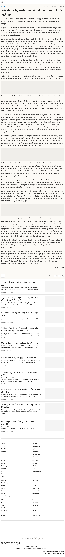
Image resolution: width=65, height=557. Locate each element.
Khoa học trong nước (7, 292)
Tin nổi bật (4, 446)
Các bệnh (3, 488)
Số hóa (3, 500)
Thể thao (35, 480)
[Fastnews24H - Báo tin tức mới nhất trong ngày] (27, 7)
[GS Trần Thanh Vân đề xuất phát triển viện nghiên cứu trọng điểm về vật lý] (54, 332)
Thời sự (3, 443)
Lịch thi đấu (35, 496)
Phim (2, 473)
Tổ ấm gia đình (36, 471)
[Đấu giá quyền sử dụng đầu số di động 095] (54, 362)
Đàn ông (3, 490)
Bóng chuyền (36, 488)
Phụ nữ (3, 493)
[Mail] (62, 276)
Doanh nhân (35, 451)
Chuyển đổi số (5, 510)
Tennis (34, 485)
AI (1, 502)
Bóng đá (34, 483)
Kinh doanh (35, 441)
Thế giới (3, 449)
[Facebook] (35, 538)
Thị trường (35, 502)
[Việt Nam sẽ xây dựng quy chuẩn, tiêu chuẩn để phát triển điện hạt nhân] (54, 301)
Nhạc (2, 471)
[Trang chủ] (2, 2)
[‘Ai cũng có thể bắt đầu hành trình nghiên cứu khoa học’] (54, 408)
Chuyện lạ (35, 466)
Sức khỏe (4, 480)
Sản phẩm (4, 507)
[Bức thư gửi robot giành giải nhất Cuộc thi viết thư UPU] (54, 425)
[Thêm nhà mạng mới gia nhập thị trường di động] (54, 286)
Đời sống (35, 460)
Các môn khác (36, 490)
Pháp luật (3, 451)
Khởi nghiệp (35, 456)
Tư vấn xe (35, 505)
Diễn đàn (34, 507)
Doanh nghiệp (36, 446)
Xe (33, 500)
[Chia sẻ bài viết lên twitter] (58, 276)
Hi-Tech (3, 515)
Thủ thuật (3, 513)
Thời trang (4, 466)
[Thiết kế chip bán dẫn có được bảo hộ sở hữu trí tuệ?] (54, 376)
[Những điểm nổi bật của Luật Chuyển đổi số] (54, 347)
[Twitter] (39, 538)
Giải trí (3, 460)
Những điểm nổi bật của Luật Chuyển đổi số (19, 343)
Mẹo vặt (34, 468)
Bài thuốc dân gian (6, 496)
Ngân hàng (35, 449)
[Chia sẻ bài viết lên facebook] (55, 276)
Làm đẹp (3, 468)
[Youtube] (42, 538)
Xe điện (34, 510)
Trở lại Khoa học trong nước (4, 275)
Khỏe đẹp (3, 485)
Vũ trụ (2, 505)
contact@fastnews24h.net (40, 548)
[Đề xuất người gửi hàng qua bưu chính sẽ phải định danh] (54, 393)
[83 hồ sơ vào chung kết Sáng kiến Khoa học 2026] (54, 317)
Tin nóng (56, 2)
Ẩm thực (34, 463)
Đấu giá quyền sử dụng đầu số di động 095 (19, 358)
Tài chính (34, 443)
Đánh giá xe (35, 513)
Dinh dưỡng (4, 483)
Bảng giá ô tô (36, 515)
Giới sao (3, 463)
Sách (2, 476)
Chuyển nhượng (36, 493)
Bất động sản (36, 454)
